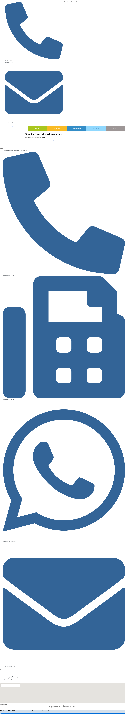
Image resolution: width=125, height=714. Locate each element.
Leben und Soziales (76, 128)
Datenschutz (70, 706)
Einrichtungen (96, 128)
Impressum (55, 706)
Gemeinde (37, 128)
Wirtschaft (115, 128)
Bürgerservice (57, 128)
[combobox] (72, 2)
